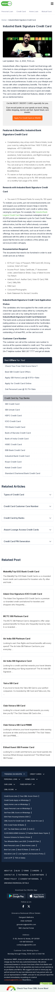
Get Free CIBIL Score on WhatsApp (17, 813)
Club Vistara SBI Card (14, 705)
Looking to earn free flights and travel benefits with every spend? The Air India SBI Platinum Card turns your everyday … (27, 646)
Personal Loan (7, 11)
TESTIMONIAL (23, 875)
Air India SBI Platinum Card (16, 638)
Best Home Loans (28, 845)
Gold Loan (34, 850)
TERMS (26, 871)
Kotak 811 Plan (33, 841)
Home (4, 20)
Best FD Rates (23, 850)
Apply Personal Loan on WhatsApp (17, 808)
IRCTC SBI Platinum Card (15, 616)
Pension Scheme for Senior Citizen (17, 837)
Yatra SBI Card (10, 683)
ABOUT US (8, 871)
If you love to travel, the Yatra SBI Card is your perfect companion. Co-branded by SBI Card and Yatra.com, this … (26, 691)
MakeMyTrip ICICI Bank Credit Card (21, 571)
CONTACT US (9, 875)
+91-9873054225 (26, 942)
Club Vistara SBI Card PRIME (17, 725)
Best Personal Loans (12, 845)
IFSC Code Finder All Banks (14, 825)
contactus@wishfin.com (26, 945)
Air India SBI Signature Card (17, 661)
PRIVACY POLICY (10, 879)
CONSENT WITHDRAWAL (29, 879)
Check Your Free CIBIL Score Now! (32, 988)
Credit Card (21, 11)
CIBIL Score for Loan (34, 821)
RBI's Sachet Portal (26, 928)
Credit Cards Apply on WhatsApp (16, 800)
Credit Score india (11, 796)
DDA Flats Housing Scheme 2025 (16, 817)
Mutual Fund (47, 11)
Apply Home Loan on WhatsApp (16, 804)
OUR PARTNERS (38, 875)
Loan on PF (8, 858)
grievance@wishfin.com (26, 924)
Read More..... (28, 980)
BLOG (18, 871)
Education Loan (10, 854)
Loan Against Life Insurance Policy (31, 854)
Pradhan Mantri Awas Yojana (37, 833)
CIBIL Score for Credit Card (14, 821)
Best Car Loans (9, 850)
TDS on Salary (20, 858)
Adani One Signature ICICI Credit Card (22, 594)
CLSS (31, 829)
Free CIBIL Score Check (29, 796)
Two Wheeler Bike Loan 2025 (15, 841)
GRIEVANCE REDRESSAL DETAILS (16, 883)
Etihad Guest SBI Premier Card (18, 747)
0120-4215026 (26, 921)
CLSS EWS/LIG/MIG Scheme (14, 833)
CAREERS (35, 871)
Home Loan (33, 11)
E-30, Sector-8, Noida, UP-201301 (26, 939)
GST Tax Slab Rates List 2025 (15, 829)
